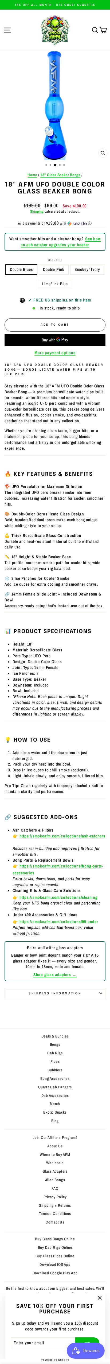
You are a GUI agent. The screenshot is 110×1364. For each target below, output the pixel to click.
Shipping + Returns (55, 1205)
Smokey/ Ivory (87, 269)
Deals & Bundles (55, 1036)
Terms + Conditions (55, 1213)
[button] (55, 223)
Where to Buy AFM (55, 1154)
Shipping (36, 211)
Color (55, 260)
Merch (55, 1103)
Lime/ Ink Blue (55, 284)
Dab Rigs (54, 1053)
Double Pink (53, 269)
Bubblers (55, 1070)
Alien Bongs (55, 1180)
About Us (54, 1146)
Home (32, 174)
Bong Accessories (55, 1078)
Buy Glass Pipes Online (55, 1256)
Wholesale (55, 1162)
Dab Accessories (55, 1095)
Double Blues (21, 269)
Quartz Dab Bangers (55, 1087)
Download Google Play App (55, 1273)
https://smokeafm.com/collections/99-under (58, 921)
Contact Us (55, 1222)
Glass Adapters (55, 1171)
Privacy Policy (55, 1197)
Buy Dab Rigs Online (55, 1247)
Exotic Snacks (54, 1112)
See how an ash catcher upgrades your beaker (61, 241)
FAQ (55, 1188)
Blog (55, 1120)
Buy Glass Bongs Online (55, 1239)
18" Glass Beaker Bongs (60, 174)
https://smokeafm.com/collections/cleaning (58, 897)
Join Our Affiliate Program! (55, 1137)
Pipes (55, 1061)
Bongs (55, 1044)
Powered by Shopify (55, 1360)
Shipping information (55, 993)
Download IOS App (55, 1264)
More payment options (55, 353)
